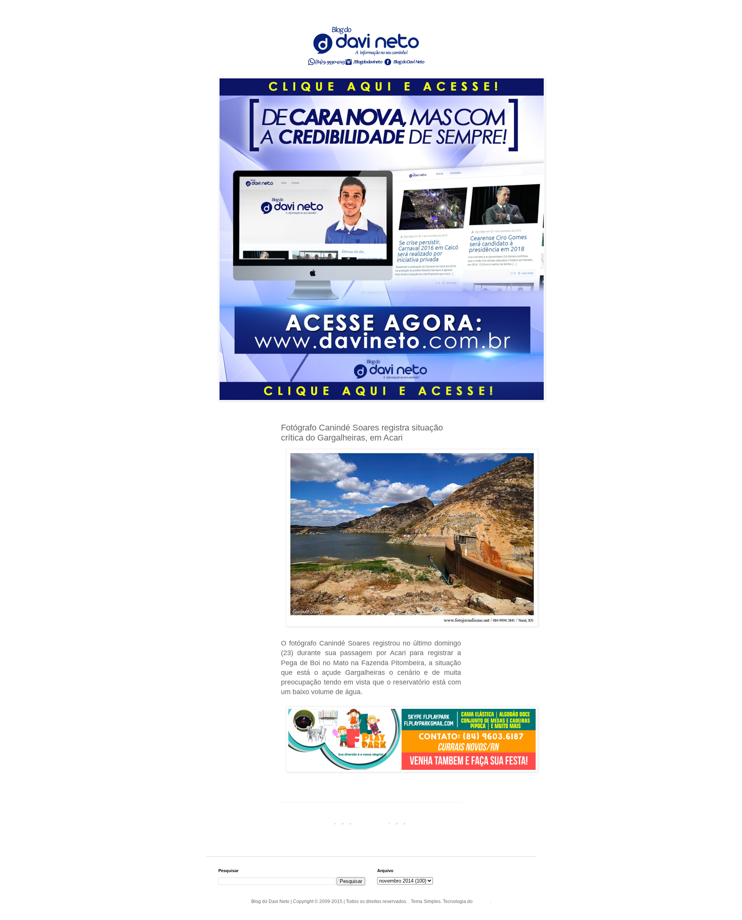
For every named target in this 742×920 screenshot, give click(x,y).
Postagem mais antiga (435, 823)
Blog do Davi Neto (210, 24)
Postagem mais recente (307, 823)
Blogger (482, 901)
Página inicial (372, 823)
